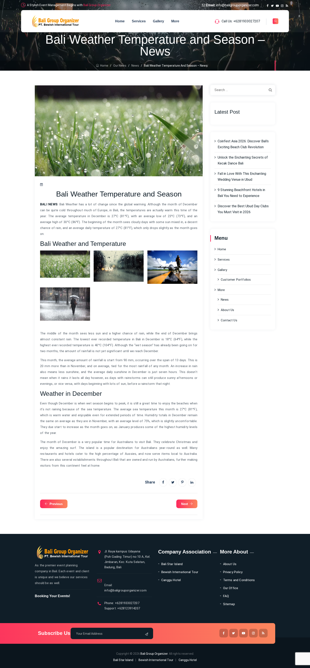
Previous (56, 504)
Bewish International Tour (179, 572)
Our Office (230, 588)
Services (139, 21)
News (225, 300)
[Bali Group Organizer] (56, 21)
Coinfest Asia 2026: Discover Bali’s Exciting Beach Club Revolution (243, 144)
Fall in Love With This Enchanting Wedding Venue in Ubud (242, 177)
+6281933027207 (126, 603)
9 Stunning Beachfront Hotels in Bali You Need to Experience (241, 193)
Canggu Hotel (171, 580)
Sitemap (229, 604)
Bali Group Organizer (97, 5)
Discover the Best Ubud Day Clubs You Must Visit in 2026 (243, 209)
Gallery (158, 21)
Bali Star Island (172, 564)
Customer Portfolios (236, 279)
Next (184, 504)
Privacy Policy (233, 572)
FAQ (226, 596)
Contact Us (229, 320)
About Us (227, 310)
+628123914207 (128, 608)
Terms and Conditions (239, 580)
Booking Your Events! (52, 596)
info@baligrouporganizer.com (237, 5)
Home (120, 21)
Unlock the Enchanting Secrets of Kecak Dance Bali (243, 160)
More (175, 21)
